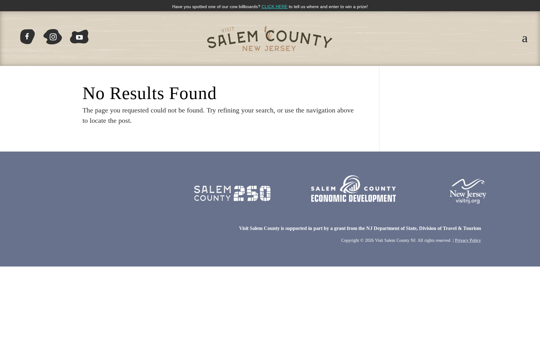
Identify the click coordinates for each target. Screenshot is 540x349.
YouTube (79, 34)
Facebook (30, 34)
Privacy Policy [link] (468, 240)
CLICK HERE (275, 6)
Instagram (52, 34)
